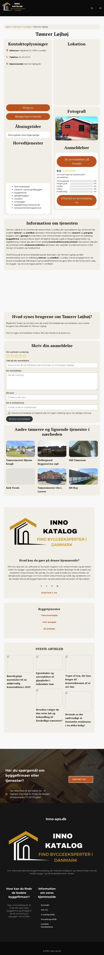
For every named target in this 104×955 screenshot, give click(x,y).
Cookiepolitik (48, 914)
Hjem (8, 26)
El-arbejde (49, 628)
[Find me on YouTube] (57, 586)
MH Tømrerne (77, 460)
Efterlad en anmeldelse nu (76, 200)
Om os (44, 910)
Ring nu (28, 107)
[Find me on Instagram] (52, 586)
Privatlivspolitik (49, 919)
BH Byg (73, 487)
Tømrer (17, 26)
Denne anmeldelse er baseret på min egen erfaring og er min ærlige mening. (51, 413)
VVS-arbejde (49, 622)
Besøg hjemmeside (28, 116)
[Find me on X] (47, 586)
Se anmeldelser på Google (76, 161)
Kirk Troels (13, 487)
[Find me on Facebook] (41, 586)
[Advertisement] (28, 86)
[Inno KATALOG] (14, 8)
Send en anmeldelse (19, 419)
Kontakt (45, 905)
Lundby (27, 26)
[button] (92, 8)
